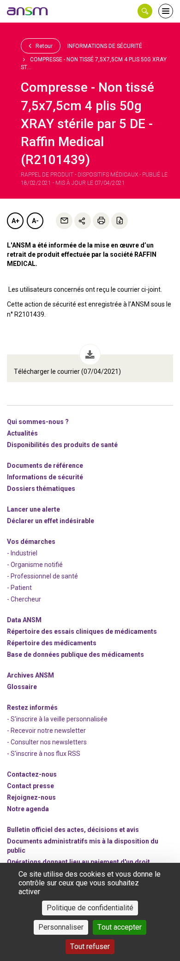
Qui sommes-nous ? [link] (38, 421)
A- (35, 220)
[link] (27, 11)
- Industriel (22, 553)
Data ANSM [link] (24, 620)
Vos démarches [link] (31, 541)
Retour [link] (43, 46)
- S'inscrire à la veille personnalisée (57, 719)
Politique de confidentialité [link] (90, 907)
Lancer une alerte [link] (33, 509)
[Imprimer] (101, 220)
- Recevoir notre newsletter (46, 730)
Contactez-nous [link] (32, 774)
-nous (31, 797)
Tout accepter (119, 927)
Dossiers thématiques (41, 488)
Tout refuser (90, 946)
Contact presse (30, 786)
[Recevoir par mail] (64, 220)
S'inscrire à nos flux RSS (45, 753)
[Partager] (82, 220)
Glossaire (22, 686)
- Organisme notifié (35, 564)
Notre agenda (28, 809)
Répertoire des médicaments (51, 643)
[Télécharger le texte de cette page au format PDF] (119, 220)
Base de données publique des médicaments (75, 654)
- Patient (19, 587)
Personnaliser (61, 927)
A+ (15, 220)
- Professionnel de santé (42, 576)
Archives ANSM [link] (30, 675)
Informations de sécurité (104, 46)
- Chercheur (24, 599)
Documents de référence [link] (45, 465)
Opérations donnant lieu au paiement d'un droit (78, 862)
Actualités (22, 433)
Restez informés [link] (32, 707)
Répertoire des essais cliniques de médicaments (82, 631)
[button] (145, 11)
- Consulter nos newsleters (47, 742)
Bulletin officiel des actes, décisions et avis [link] (73, 829)
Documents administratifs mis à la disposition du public (82, 845)
